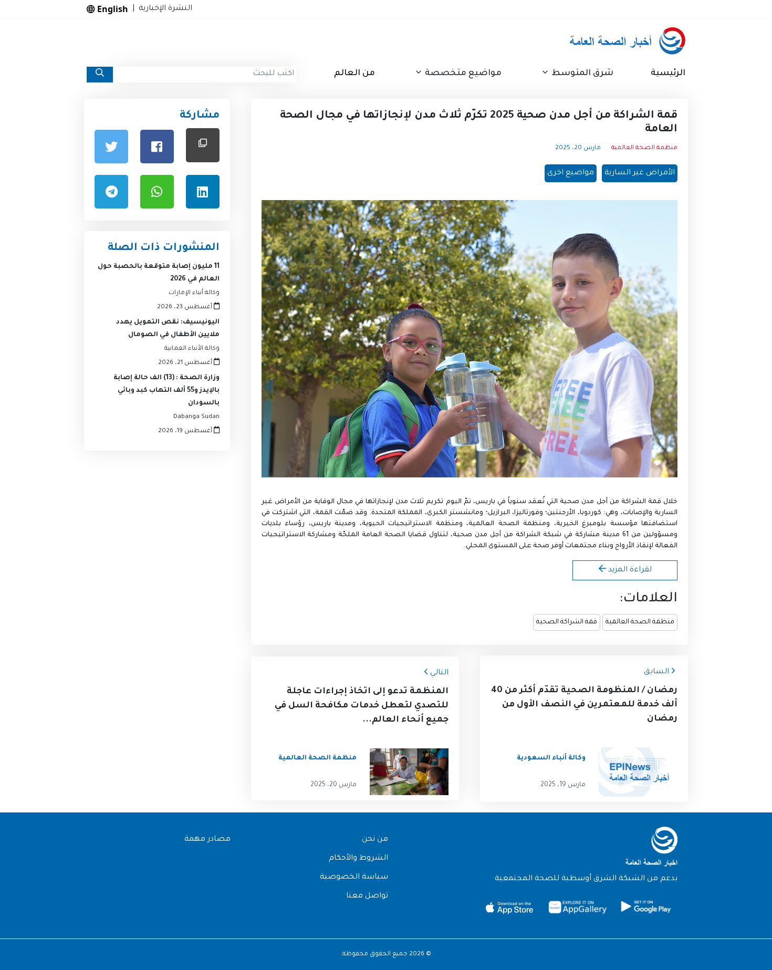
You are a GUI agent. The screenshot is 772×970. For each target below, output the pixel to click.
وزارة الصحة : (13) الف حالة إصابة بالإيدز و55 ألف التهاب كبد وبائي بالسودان (166, 390)
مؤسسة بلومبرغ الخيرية (597, 524)
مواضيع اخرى (570, 173)
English (111, 9)
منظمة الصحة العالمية (640, 622)
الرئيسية (668, 73)
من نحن (375, 840)
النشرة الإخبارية (163, 9)
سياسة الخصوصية (354, 877)
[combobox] (205, 74)
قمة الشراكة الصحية (566, 622)
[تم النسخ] (203, 145)
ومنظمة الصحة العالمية (509, 524)
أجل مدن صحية (583, 502)
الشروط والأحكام (358, 858)
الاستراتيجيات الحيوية (397, 524)
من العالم (354, 73)
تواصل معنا (367, 896)
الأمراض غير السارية (639, 173)
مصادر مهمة (207, 840)
